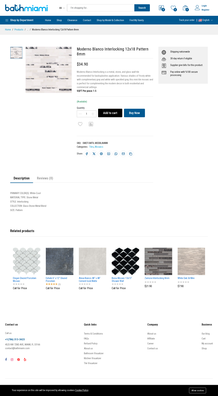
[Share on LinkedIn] (108, 153)
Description (22, 178)
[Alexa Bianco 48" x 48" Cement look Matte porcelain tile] (92, 261)
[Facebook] (6, 359)
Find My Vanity (137, 20)
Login (204, 6)
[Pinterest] (18, 359)
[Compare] (91, 124)
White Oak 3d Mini (186, 278)
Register (205, 10)
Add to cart (110, 113)
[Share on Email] (123, 153)
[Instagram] (12, 359)
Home (48, 20)
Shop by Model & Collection (110, 20)
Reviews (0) (45, 178)
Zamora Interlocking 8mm (157, 278)
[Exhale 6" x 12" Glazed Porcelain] (59, 261)
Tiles (91, 146)
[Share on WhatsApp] (116, 153)
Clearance (72, 20)
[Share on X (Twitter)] (94, 153)
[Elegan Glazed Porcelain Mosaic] (26, 261)
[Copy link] (130, 154)
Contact (87, 20)
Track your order (186, 20)
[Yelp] (25, 359)
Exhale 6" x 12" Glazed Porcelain (56, 279)
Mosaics (99, 146)
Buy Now (134, 113)
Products (18, 29)
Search (142, 7)
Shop (59, 20)
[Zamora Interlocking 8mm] (158, 261)
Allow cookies (197, 390)
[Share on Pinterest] (101, 153)
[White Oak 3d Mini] (191, 261)
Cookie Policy (81, 390)
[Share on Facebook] (86, 153)
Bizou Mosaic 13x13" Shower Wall (122, 279)
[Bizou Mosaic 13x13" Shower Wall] (125, 261)
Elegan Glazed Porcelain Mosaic (24, 279)
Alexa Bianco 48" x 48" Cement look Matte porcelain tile (89, 280)
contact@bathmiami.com (17, 348)
